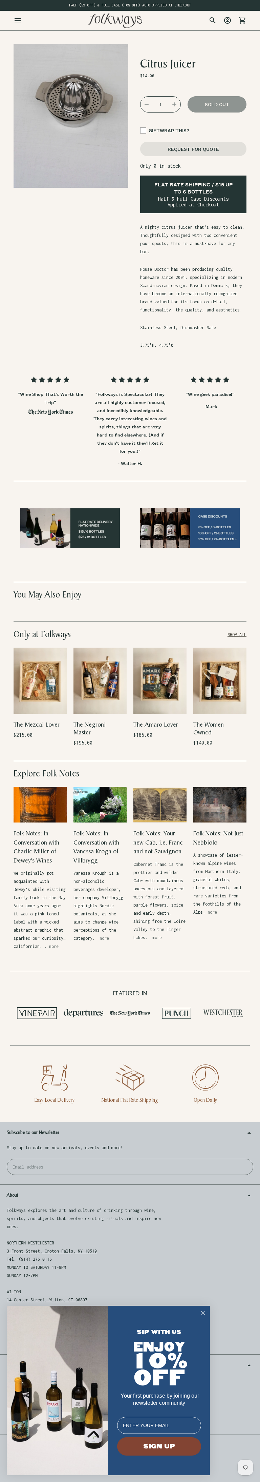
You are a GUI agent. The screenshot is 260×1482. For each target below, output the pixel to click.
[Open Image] (71, 116)
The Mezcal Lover (37, 725)
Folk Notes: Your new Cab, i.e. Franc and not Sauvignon (158, 842)
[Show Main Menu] (17, 20)
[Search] (212, 20)
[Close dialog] (203, 1312)
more (54, 946)
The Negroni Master (89, 728)
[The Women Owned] (219, 681)
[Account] (227, 20)
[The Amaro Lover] (160, 681)
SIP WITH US (159, 1332)
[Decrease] (146, 104)
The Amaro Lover (155, 725)
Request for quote (193, 149)
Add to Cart (40, 704)
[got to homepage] (115, 20)
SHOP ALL (237, 634)
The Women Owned (208, 728)
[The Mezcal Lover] (40, 681)
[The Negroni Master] (100, 681)
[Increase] (174, 104)
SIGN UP (159, 1446)
